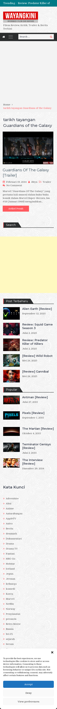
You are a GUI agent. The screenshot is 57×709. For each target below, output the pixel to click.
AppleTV (11, 518)
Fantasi (10, 553)
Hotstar (10, 563)
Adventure (12, 498)
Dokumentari (14, 538)
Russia (9, 629)
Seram (10, 644)
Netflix (10, 603)
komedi (10, 588)
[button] (52, 652)
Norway (10, 609)
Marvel (10, 598)
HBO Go (10, 558)
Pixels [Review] (33, 413)
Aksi (8, 503)
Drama (10, 543)
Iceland (10, 568)
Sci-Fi (9, 634)
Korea (9, 593)
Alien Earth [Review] (37, 309)
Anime (10, 508)
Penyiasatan (13, 614)
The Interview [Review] (32, 461)
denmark (11, 533)
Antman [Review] (35, 397)
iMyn (34, 182)
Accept (28, 684)
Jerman (10, 578)
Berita (9, 528)
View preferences (28, 701)
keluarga (11, 583)
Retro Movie (13, 624)
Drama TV (12, 548)
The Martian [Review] (38, 428)
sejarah (10, 639)
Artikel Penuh (15, 208)
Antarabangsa (14, 513)
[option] (36, 3)
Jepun (9, 573)
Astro (9, 523)
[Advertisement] (28, 73)
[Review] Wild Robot (37, 356)
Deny (28, 693)
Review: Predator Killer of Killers (35, 342)
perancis (11, 619)
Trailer (47, 182)
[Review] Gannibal (35, 371)
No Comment (14, 185)
